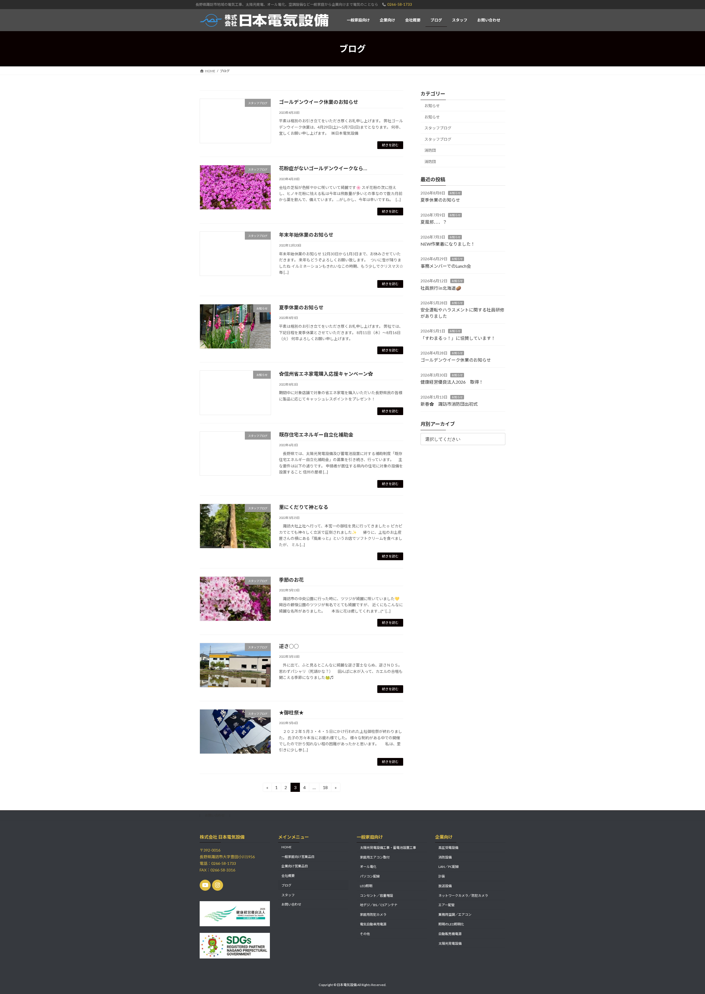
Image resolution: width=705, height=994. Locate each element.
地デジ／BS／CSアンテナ (378, 905)
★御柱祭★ (291, 712)
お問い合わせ (215, 815)
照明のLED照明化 (451, 924)
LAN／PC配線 (448, 867)
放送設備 (445, 886)
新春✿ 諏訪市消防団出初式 (449, 404)
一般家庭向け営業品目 (297, 856)
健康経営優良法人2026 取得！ (452, 382)
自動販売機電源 (450, 933)
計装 (441, 876)
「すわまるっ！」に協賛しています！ (458, 338)
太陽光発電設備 (450, 943)
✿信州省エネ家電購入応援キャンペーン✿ (326, 374)
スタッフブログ (437, 128)
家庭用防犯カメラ (373, 914)
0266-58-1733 (399, 4)
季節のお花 (291, 580)
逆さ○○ (289, 646)
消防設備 (445, 857)
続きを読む (390, 145)
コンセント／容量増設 (376, 895)
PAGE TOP (684, 959)
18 (325, 788)
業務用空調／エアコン (454, 914)
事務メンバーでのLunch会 (446, 266)
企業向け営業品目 (294, 866)
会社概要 (288, 876)
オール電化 (368, 867)
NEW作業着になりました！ (448, 244)
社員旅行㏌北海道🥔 (441, 288)
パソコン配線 (370, 876)
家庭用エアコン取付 (375, 857)
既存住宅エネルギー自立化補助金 (316, 435)
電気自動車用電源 (373, 924)
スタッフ (288, 895)
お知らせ (432, 105)
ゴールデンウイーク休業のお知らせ (318, 102)
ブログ (286, 885)
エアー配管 (446, 905)
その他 (365, 933)
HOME (286, 847)
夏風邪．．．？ (434, 221)
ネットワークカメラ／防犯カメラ (463, 895)
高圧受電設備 (448, 847)
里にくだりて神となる (303, 507)
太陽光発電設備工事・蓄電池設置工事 (388, 847)
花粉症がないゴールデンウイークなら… (323, 168)
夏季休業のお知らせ (301, 307)
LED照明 (366, 886)
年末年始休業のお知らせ (306, 235)
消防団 (430, 150)
